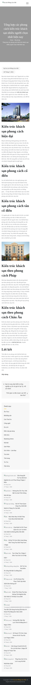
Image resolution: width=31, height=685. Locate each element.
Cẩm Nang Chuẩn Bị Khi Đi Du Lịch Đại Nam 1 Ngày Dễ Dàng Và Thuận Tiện (15, 648)
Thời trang (7, 458)
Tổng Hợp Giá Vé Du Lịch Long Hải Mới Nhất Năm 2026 (15, 661)
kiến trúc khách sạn (22, 92)
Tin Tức (6, 462)
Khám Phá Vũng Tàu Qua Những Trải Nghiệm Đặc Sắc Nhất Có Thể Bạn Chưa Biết (15, 594)
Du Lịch (6, 427)
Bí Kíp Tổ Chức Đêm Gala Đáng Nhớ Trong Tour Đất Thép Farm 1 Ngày (15, 543)
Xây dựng (5, 374)
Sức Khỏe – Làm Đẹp (10, 450)
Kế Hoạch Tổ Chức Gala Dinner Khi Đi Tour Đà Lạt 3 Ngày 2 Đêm (15, 635)
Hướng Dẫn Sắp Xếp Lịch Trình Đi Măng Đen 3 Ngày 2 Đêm (15, 622)
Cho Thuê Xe (8, 419)
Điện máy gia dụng (9, 431)
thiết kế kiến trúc (16, 342)
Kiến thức (6, 435)
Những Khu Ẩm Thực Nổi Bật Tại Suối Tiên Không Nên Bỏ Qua (15, 493)
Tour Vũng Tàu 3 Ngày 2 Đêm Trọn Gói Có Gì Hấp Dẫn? (15, 555)
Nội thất (6, 442)
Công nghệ (7, 423)
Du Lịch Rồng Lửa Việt (11, 68)
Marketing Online (9, 439)
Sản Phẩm (7, 446)
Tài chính (6, 454)
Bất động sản (7, 415)
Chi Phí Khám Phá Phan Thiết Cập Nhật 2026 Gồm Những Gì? (15, 581)
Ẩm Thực (6, 411)
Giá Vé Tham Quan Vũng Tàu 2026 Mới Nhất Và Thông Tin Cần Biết (15, 506)
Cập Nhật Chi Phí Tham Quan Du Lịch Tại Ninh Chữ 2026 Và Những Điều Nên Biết (15, 530)
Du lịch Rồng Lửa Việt (19, 679)
